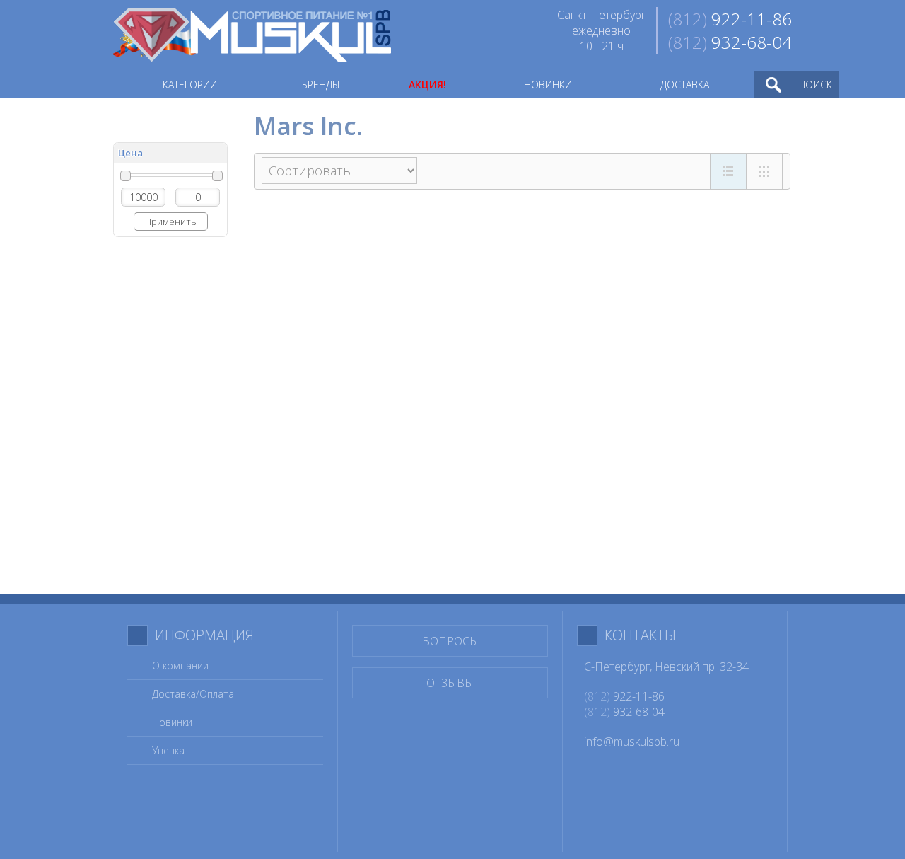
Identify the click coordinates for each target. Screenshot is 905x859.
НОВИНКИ (548, 84)
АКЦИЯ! (427, 84)
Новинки (172, 722)
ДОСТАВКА (684, 84)
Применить (171, 221)
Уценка (168, 750)
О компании (180, 665)
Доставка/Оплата (193, 694)
